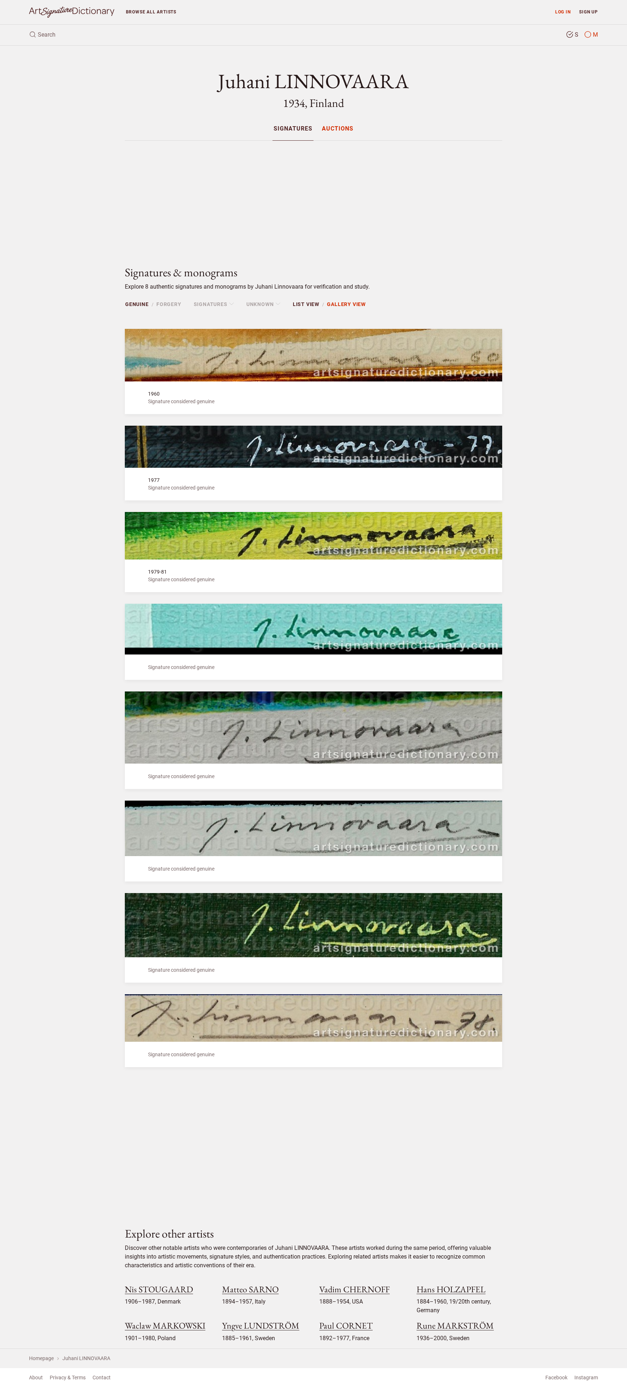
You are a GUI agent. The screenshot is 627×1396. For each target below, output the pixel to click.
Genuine (137, 304)
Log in (563, 12)
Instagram (586, 1377)
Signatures (293, 129)
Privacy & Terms (68, 1377)
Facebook (556, 1377)
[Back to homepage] (71, 12)
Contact (102, 1377)
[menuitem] (293, 128)
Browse (151, 12)
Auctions (337, 129)
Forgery (168, 304)
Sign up (588, 12)
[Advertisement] (313, 197)
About (36, 1377)
